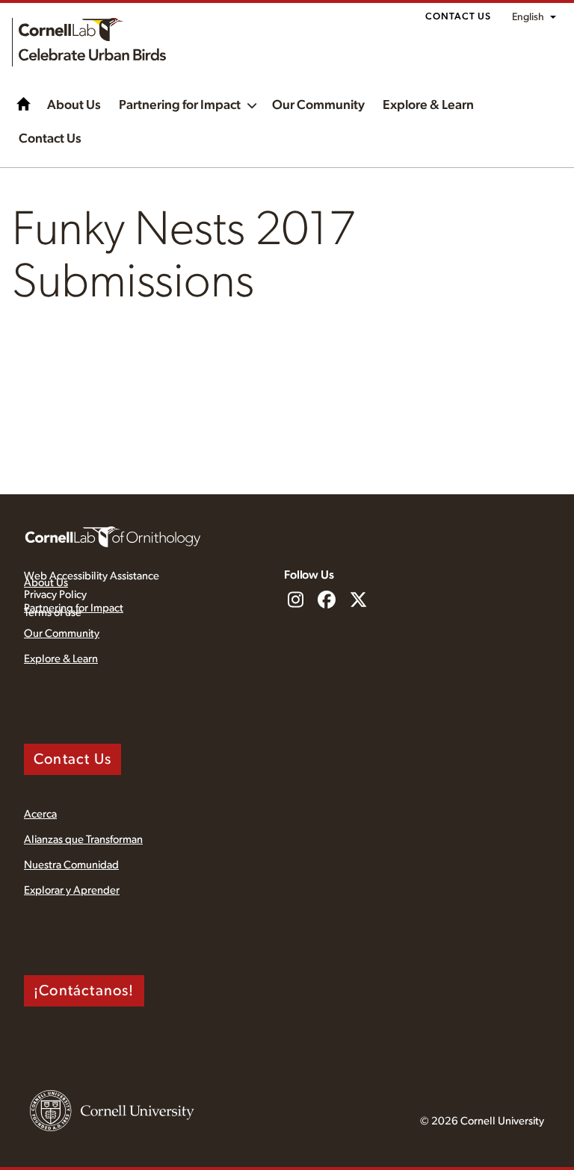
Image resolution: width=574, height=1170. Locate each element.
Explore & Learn (428, 105)
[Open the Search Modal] (544, 161)
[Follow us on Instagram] (295, 601)
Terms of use (52, 612)
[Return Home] (89, 42)
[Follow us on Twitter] (358, 601)
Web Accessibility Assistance (91, 576)
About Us (74, 105)
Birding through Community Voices (24, 104)
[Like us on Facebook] (326, 601)
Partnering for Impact (180, 105)
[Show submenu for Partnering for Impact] (252, 104)
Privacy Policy (55, 594)
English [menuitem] (528, 17)
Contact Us (458, 17)
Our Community (318, 105)
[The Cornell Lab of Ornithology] (112, 536)
